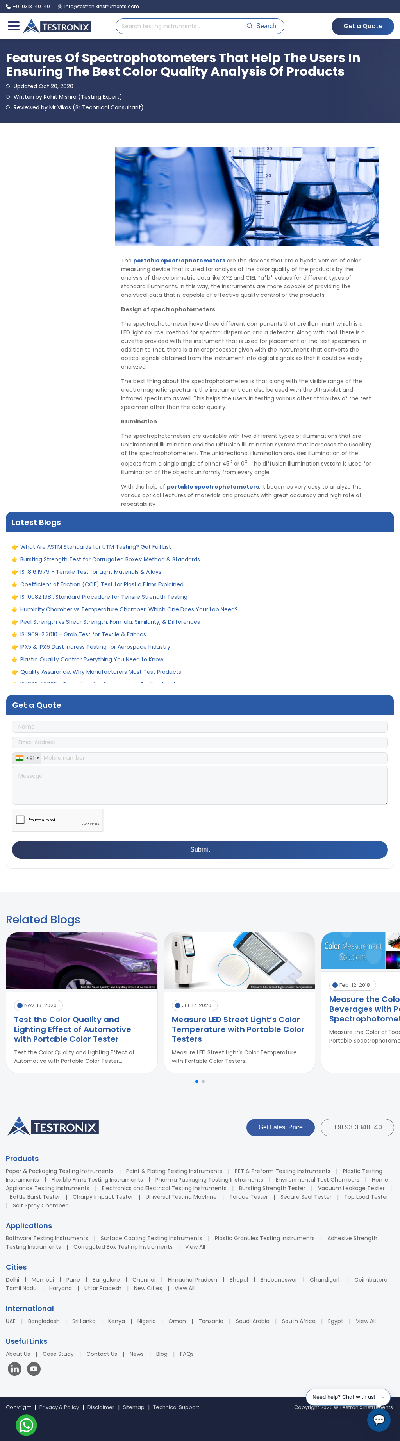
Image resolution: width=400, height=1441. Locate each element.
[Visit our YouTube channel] (34, 1370)
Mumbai (43, 1280)
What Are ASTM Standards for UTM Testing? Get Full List (95, 644)
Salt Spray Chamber (40, 1205)
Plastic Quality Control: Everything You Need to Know (91, 607)
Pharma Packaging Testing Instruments (209, 1180)
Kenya (116, 1321)
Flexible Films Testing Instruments (97, 1180)
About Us (18, 1354)
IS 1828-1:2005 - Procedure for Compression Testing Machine (103, 632)
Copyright (18, 1407)
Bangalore (106, 1280)
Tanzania (210, 1321)
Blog (162, 1354)
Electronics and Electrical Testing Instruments (164, 1188)
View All (195, 1247)
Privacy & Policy (59, 1407)
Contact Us (101, 1354)
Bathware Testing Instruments (47, 1238)
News (137, 1354)
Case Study (58, 1354)
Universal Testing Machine (181, 1197)
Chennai (143, 1280)
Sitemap (134, 1407)
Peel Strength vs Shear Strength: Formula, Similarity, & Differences (110, 569)
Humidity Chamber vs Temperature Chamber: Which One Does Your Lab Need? (129, 557)
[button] (196, 1081)
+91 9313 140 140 (357, 1127)
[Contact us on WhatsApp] (26, 1426)
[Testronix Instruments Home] (56, 26)
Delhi (12, 1280)
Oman (177, 1321)
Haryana (60, 1288)
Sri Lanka (84, 1321)
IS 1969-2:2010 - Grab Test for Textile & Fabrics (83, 582)
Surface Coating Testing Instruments (151, 1238)
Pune (73, 1280)
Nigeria (147, 1321)
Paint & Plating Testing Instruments (174, 1171)
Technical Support (176, 1407)
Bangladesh (44, 1321)
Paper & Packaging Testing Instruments (60, 1171)
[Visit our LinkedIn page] (16, 1370)
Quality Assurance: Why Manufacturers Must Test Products (100, 619)
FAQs (187, 1354)
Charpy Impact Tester (103, 1197)
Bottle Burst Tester (35, 1197)
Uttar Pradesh (102, 1288)
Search (266, 26)
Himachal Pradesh (192, 1280)
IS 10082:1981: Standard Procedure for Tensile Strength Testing (104, 544)
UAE (11, 1321)
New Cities (148, 1288)
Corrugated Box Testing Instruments (123, 1247)
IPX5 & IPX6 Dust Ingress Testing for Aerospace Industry (95, 594)
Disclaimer (101, 1407)
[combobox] (26, 758)
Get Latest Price (281, 1127)
